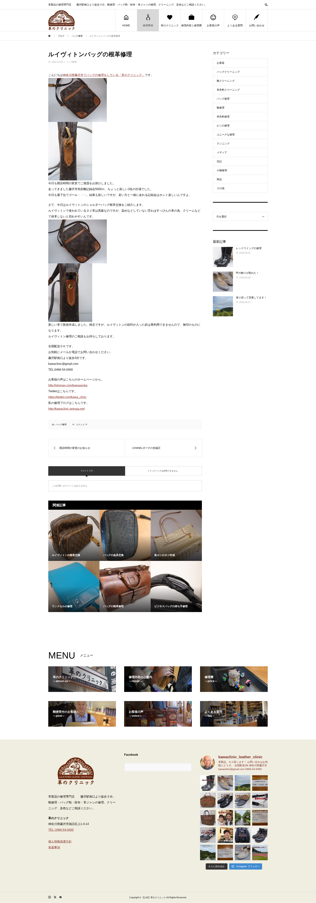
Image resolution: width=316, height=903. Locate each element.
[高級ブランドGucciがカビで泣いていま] (242, 852)
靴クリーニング (226, 80)
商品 (219, 179)
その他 (220, 188)
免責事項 (54, 847)
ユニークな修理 (226, 134)
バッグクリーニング (228, 71)
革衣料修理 (223, 116)
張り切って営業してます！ (251, 297)
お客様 (220, 62)
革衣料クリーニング (228, 89)
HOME (126, 25)
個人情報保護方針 (60, 841)
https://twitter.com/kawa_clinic (67, 397)
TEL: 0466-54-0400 (61, 829)
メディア (222, 152)
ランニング (223, 143)
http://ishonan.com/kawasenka (67, 385)
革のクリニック (170, 25)
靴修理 (220, 107)
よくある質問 (235, 25)
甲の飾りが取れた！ (247, 272)
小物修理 (222, 170)
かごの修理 (223, 125)
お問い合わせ (256, 25)
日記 (219, 161)
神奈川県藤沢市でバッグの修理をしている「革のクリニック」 (104, 75)
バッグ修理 (71, 62)
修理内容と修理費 (191, 25)
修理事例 (148, 25)
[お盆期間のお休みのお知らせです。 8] (260, 783)
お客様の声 (213, 25)
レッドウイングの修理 (249, 248)
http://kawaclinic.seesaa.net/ (66, 408)
